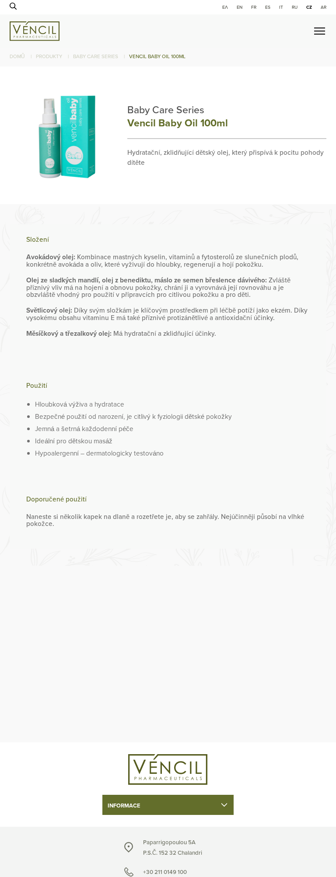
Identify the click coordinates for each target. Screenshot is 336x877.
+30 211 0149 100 (165, 872)
